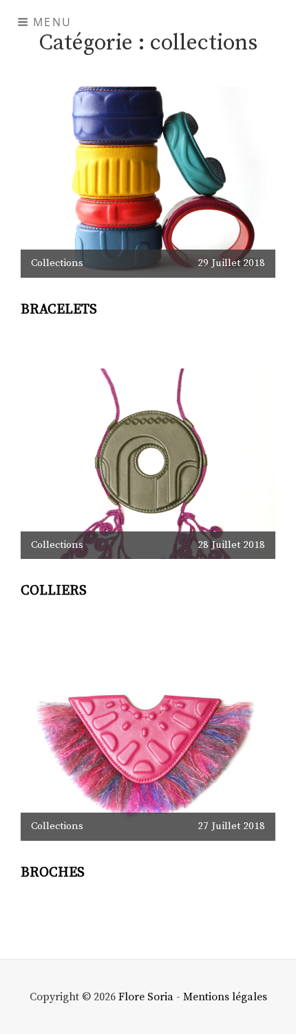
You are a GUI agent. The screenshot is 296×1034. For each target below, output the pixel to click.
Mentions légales (225, 997)
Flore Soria (145, 997)
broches (53, 872)
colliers (54, 591)
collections (57, 263)
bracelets (59, 309)
